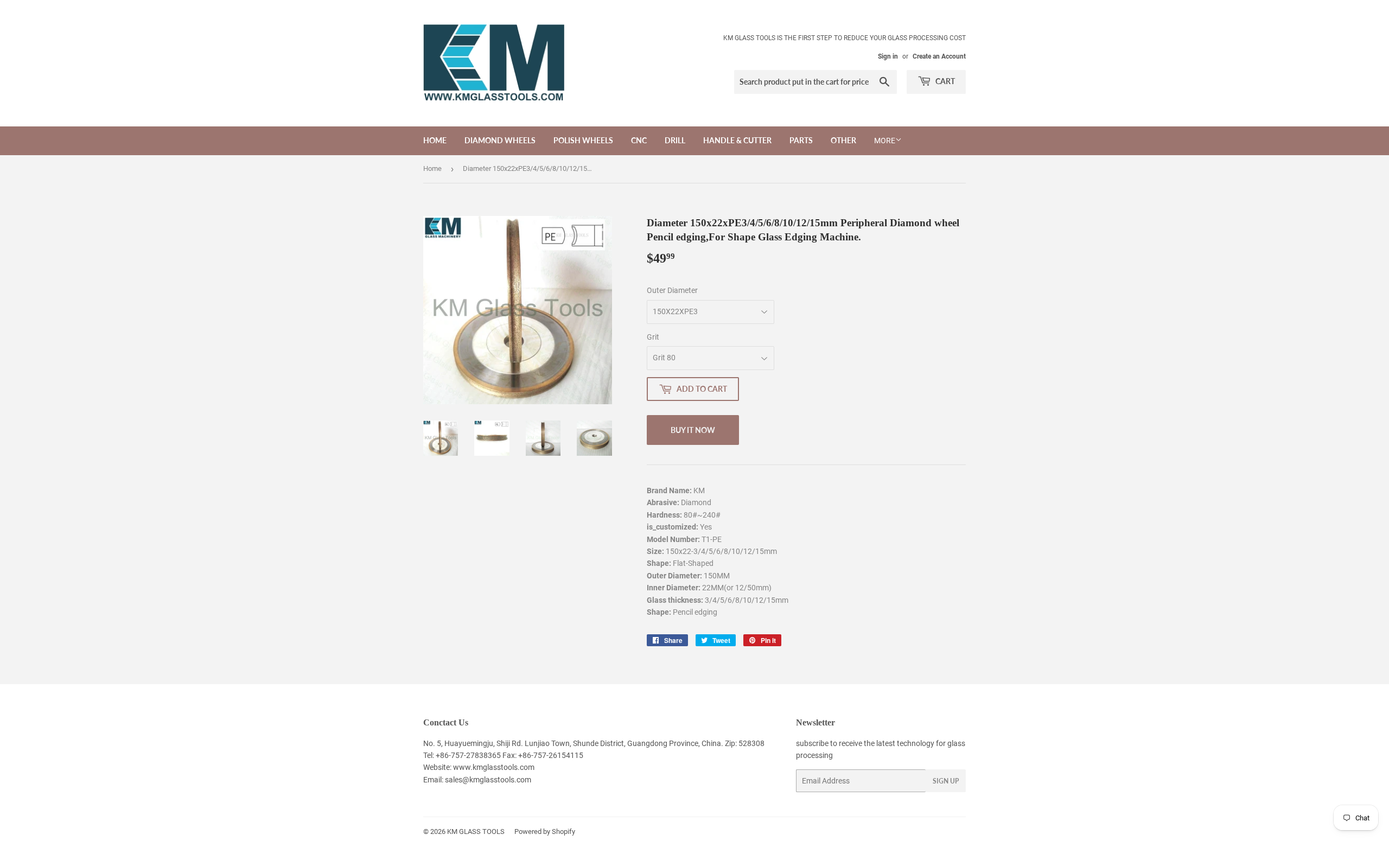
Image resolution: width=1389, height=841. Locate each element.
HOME (435, 140)
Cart (944, 81)
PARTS (801, 140)
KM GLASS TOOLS (476, 831)
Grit (653, 337)
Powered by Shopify (544, 831)
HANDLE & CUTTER (737, 140)
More (884, 140)
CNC (639, 140)
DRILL (675, 140)
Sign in (888, 56)
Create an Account (939, 56)
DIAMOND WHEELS (500, 140)
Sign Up (946, 781)
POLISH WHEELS (583, 140)
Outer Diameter (672, 290)
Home (432, 168)
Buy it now (693, 430)
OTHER (843, 140)
